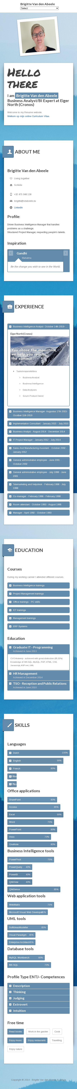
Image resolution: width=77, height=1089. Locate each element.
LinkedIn (18, 207)
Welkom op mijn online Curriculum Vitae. (28, 116)
